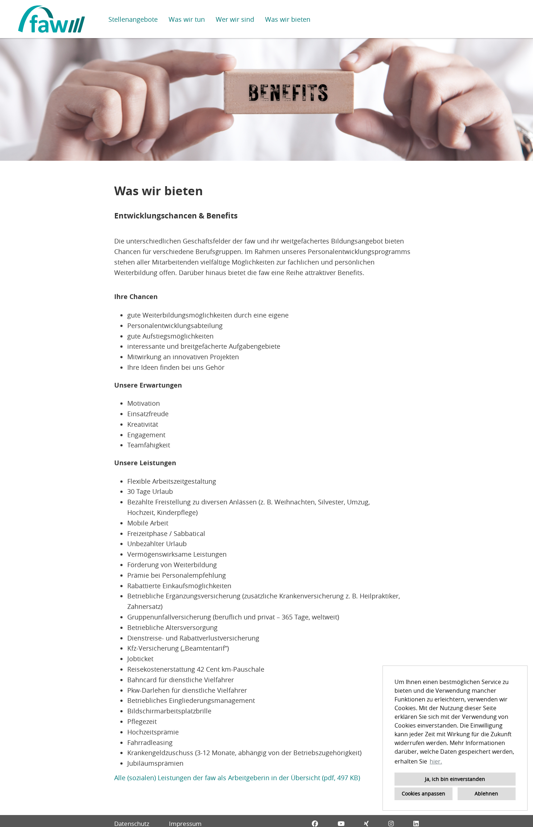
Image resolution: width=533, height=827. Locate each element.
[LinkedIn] (416, 823)
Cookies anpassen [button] (423, 793)
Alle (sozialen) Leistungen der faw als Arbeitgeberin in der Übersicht (217, 777)
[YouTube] (341, 823)
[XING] (366, 823)
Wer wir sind (235, 19)
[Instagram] (391, 823)
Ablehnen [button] (486, 793)
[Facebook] (315, 823)
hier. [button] (436, 761)
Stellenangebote (133, 19)
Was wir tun (187, 19)
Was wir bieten (287, 19)
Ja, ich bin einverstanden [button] (455, 778)
